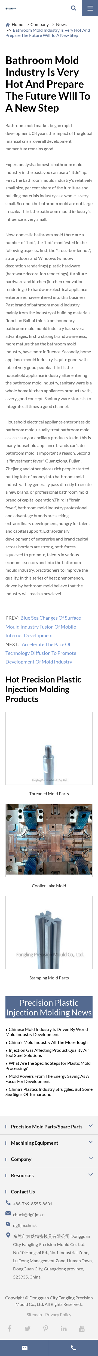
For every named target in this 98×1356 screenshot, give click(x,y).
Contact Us (23, 1192)
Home (17, 24)
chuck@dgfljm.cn (29, 1214)
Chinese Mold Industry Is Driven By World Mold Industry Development (46, 1032)
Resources (22, 1175)
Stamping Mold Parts (49, 977)
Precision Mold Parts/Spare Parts (46, 1127)
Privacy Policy (58, 1314)
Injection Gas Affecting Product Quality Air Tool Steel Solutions (47, 1052)
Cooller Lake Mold (49, 885)
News (61, 24)
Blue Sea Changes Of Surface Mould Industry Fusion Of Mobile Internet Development (43, 626)
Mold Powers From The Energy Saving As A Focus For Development (47, 1078)
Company (39, 24)
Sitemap (34, 1314)
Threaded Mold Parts (49, 793)
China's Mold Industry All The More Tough (48, 1042)
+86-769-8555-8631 (32, 1203)
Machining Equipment (34, 1143)
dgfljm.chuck (25, 1225)
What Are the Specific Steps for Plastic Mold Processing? (48, 1065)
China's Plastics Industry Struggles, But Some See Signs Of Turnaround (49, 1091)
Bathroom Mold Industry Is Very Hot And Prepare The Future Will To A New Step (47, 32)
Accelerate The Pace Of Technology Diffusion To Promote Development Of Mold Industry (40, 653)
